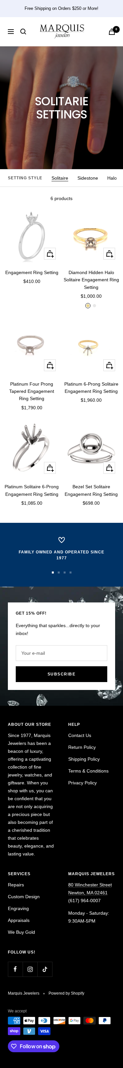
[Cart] (112, 32)
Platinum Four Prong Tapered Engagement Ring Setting (31, 391)
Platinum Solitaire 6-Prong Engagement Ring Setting (32, 490)
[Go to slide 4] (71, 572)
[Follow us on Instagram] (30, 969)
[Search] (23, 32)
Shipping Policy (84, 759)
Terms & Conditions (88, 771)
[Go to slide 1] (53, 572)
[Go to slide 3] (65, 572)
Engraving (18, 908)
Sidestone (87, 178)
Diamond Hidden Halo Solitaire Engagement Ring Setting (91, 280)
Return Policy (82, 747)
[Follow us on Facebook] (15, 969)
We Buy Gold (21, 932)
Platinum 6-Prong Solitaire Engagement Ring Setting (91, 387)
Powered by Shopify (66, 993)
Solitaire (59, 178)
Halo (112, 178)
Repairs (16, 884)
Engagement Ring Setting (31, 272)
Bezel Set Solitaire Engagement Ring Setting (91, 490)
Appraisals (19, 920)
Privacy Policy (82, 782)
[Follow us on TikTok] (44, 969)
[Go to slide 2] (59, 572)
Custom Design (24, 896)
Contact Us (79, 735)
